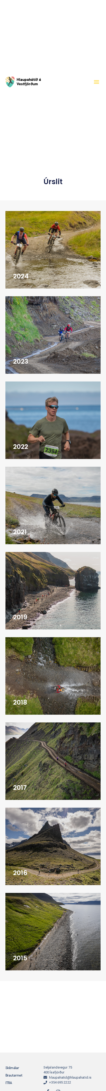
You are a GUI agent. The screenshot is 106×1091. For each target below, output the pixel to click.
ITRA (8, 1082)
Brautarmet (13, 1075)
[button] (96, 81)
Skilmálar (12, 1067)
